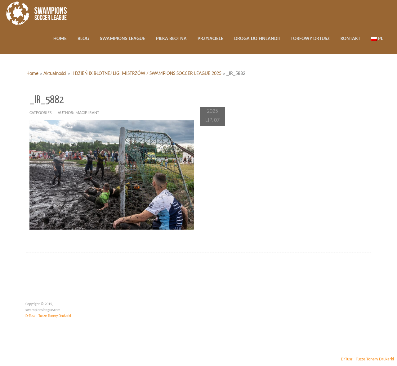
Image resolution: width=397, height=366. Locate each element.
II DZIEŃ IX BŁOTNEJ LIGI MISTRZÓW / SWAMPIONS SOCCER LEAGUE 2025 (146, 73)
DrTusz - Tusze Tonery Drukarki (48, 316)
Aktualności (54, 73)
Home (32, 73)
